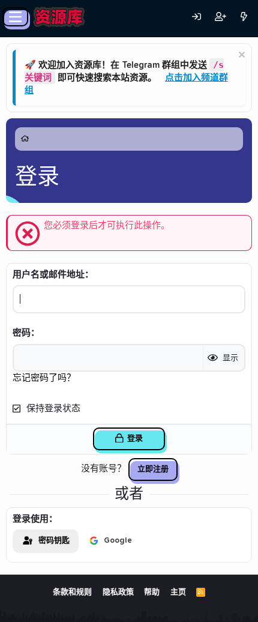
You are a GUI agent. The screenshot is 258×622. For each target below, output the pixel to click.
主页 (178, 592)
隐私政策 (118, 592)
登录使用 (31, 519)
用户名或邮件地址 (49, 274)
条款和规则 (72, 592)
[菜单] (15, 16)
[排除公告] (240, 56)
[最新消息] (244, 17)
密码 (22, 332)
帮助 (152, 592)
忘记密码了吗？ (44, 377)
